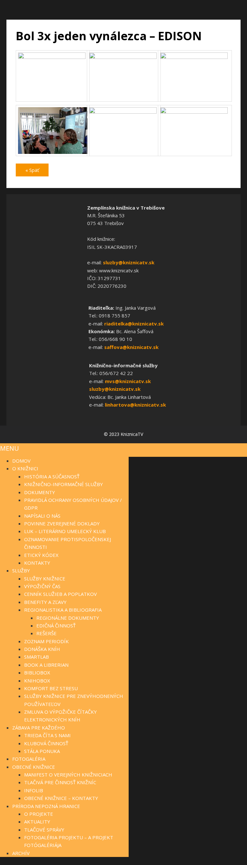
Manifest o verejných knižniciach (68, 774)
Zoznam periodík (46, 641)
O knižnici (25, 468)
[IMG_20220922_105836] (195, 111)
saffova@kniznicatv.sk (131, 347)
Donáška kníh (42, 649)
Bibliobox (37, 672)
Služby (21, 570)
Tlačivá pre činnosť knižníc (60, 782)
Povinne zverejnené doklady (62, 523)
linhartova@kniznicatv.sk (135, 404)
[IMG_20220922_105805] (123, 111)
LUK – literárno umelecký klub (65, 531)
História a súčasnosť (51, 476)
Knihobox (37, 680)
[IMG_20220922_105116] (52, 154)
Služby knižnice (44, 578)
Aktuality (37, 821)
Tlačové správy (44, 829)
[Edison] (52, 57)
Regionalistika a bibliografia (63, 609)
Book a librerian (46, 665)
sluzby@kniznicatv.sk (128, 262)
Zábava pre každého (38, 727)
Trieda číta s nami (47, 735)
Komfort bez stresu (51, 688)
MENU (9, 448)
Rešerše (46, 633)
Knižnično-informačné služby (63, 484)
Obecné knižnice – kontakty (61, 798)
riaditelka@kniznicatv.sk (134, 323)
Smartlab (36, 656)
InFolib (33, 790)
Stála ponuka (42, 751)
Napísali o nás (42, 515)
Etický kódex (41, 555)
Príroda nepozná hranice (46, 806)
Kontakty (37, 562)
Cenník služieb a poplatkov (60, 594)
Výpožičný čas (42, 586)
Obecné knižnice (33, 767)
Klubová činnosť (46, 743)
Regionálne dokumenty (67, 618)
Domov (21, 460)
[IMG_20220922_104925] (123, 57)
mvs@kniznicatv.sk (128, 381)
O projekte (38, 814)
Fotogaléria (28, 759)
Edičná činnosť (56, 625)
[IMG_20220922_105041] (195, 57)
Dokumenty (39, 492)
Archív (21, 853)
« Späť (32, 170)
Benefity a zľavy (45, 602)
